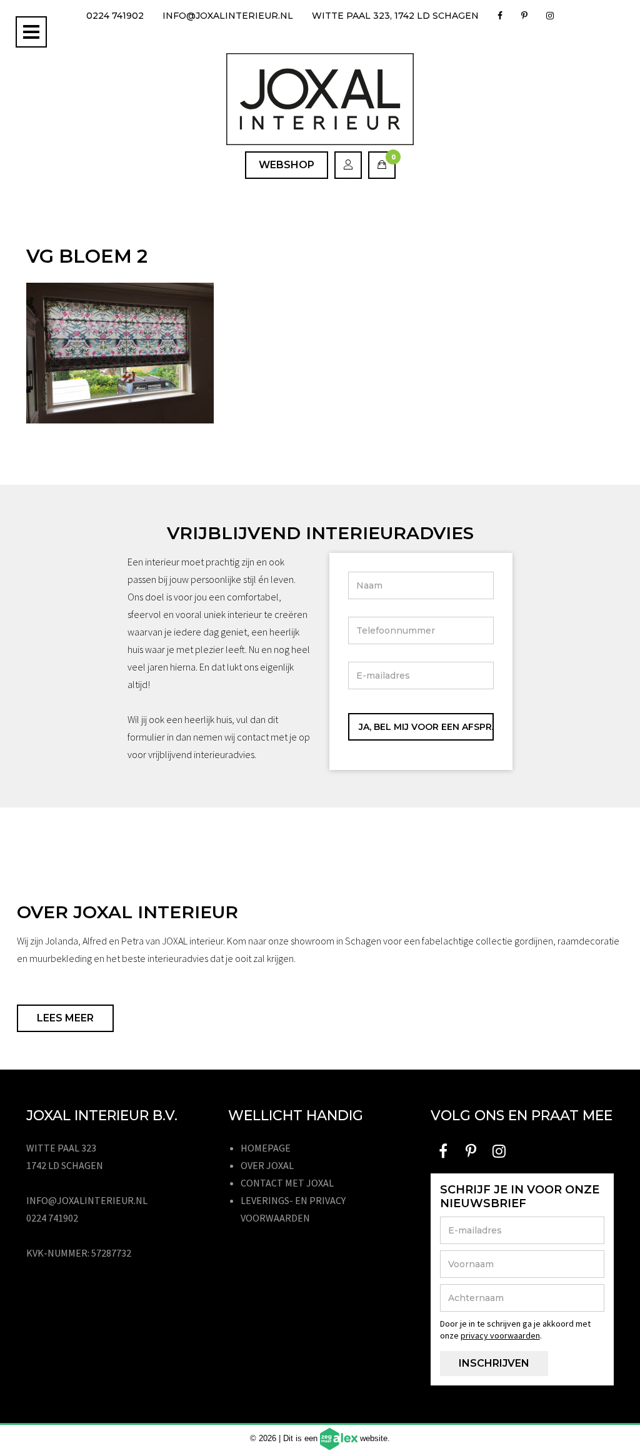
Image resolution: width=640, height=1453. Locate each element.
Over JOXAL (267, 1165)
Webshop (286, 165)
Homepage (266, 1148)
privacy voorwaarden (500, 1335)
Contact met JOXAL (287, 1183)
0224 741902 (115, 15)
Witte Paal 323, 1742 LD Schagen (395, 15)
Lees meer (65, 1018)
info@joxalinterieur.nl (227, 15)
